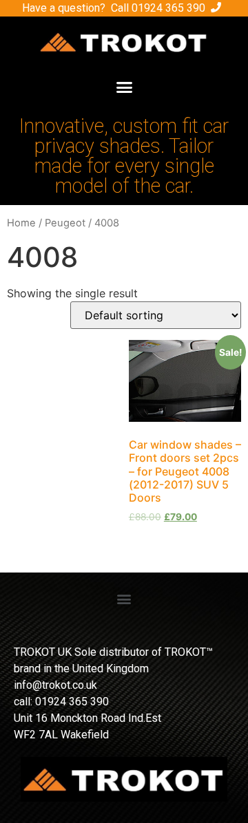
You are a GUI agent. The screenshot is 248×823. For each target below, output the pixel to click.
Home (21, 223)
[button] (124, 87)
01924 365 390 (168, 7)
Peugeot (65, 223)
